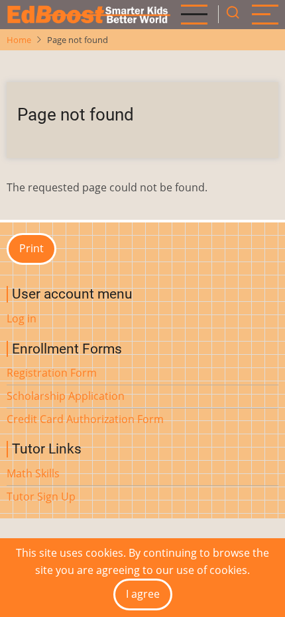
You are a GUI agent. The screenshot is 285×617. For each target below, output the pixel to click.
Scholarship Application (66, 396)
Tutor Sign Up (41, 496)
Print (31, 248)
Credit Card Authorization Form (85, 419)
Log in (21, 318)
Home (19, 40)
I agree (143, 594)
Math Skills (33, 473)
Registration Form (52, 372)
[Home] (88, 14)
